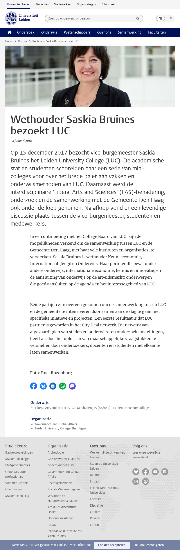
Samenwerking (129, 32)
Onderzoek (25, 32)
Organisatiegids (86, 4)
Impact (94, 481)
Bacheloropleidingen (19, 452)
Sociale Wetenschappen (64, 489)
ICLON (52, 525)
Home (8, 41)
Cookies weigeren (151, 545)
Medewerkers (63, 4)
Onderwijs (49, 32)
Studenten (42, 4)
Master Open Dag (17, 496)
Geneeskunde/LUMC (61, 465)
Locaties (95, 499)
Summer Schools (16, 483)
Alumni (94, 475)
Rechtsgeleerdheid (60, 483)
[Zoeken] (138, 18)
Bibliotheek (109, 4)
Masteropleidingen (17, 459)
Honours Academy (60, 518)
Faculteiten (157, 32)
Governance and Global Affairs (56, 424)
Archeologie (56, 452)
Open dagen (13, 489)
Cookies (95, 512)
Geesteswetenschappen (64, 459)
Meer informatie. (81, 545)
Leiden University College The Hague (60, 428)
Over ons (104, 32)
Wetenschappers (77, 32)
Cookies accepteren (112, 545)
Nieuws (22, 41)
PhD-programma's (17, 465)
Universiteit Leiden (18, 4)
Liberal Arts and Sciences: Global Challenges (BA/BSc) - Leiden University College (92, 408)
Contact (95, 525)
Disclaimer (97, 506)
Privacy (95, 518)
